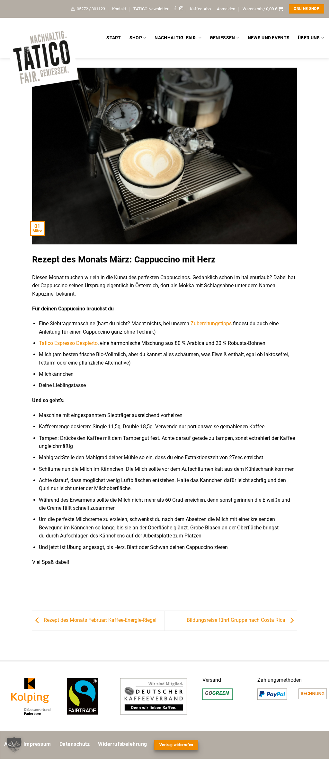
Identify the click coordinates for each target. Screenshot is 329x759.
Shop (135, 38)
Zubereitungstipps (211, 323)
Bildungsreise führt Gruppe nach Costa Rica (237, 620)
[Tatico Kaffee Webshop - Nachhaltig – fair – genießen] (42, 58)
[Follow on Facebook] (175, 8)
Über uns (309, 38)
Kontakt (119, 8)
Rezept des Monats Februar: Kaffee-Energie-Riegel (99, 620)
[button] (226, 9)
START (113, 38)
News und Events (268, 38)
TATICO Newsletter (150, 8)
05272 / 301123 (91, 8)
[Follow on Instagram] (181, 8)
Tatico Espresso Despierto (68, 343)
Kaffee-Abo (200, 8)
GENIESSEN (222, 38)
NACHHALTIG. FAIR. (176, 38)
